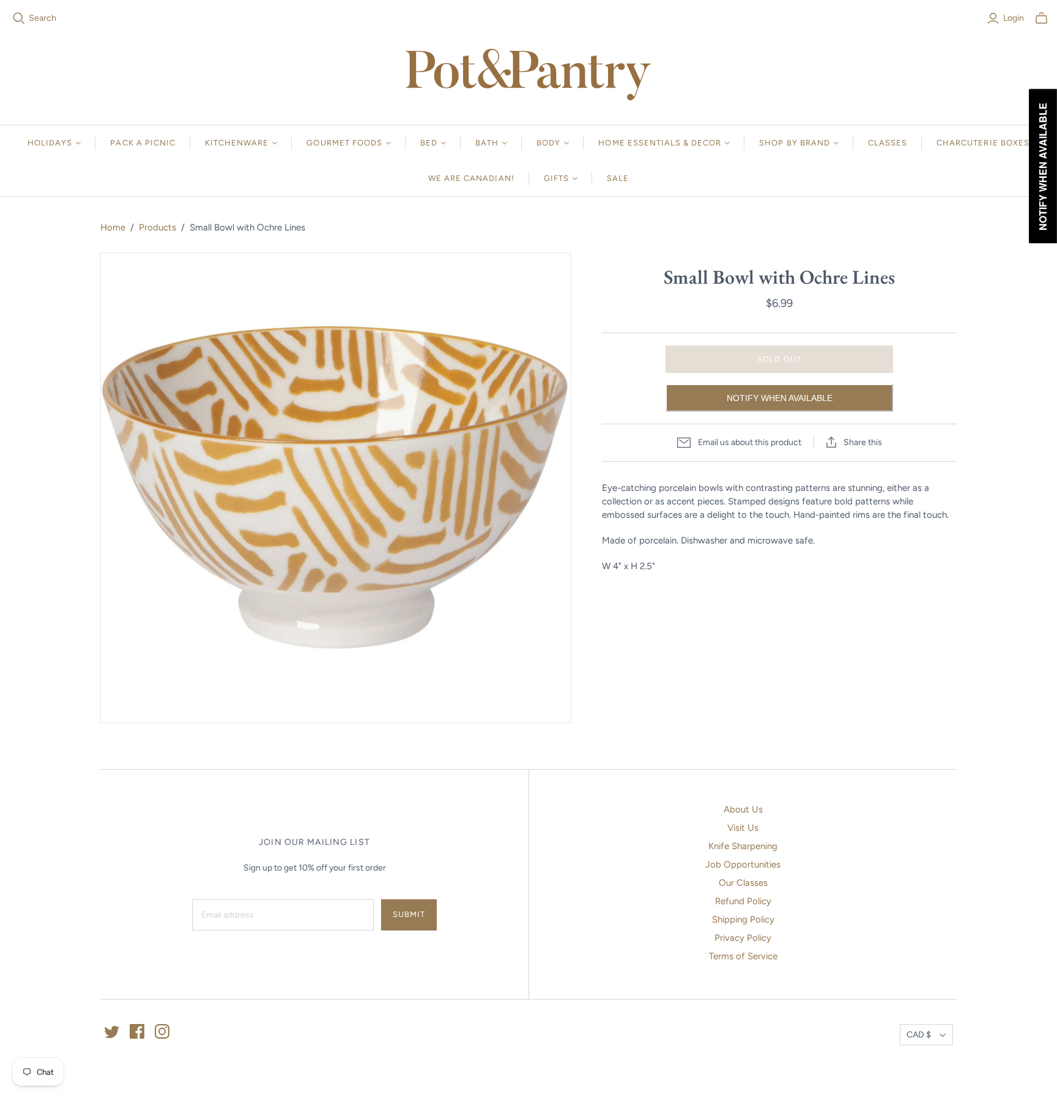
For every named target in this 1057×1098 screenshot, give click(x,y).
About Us (743, 809)
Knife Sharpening (742, 846)
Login (1013, 18)
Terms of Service (743, 956)
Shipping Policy (743, 919)
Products (157, 227)
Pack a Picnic (143, 142)
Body (548, 142)
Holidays (50, 142)
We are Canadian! (471, 178)
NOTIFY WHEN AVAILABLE (780, 398)
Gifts (556, 178)
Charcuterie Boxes (982, 142)
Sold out (779, 359)
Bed (428, 142)
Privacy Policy (742, 937)
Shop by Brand (794, 142)
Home (112, 227)
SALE (618, 178)
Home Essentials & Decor (659, 142)
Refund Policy (743, 901)
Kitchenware (237, 142)
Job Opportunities (743, 864)
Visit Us (742, 827)
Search (42, 18)
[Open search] (19, 18)
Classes (887, 142)
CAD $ (919, 1035)
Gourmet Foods (344, 142)
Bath (487, 142)
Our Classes (743, 882)
